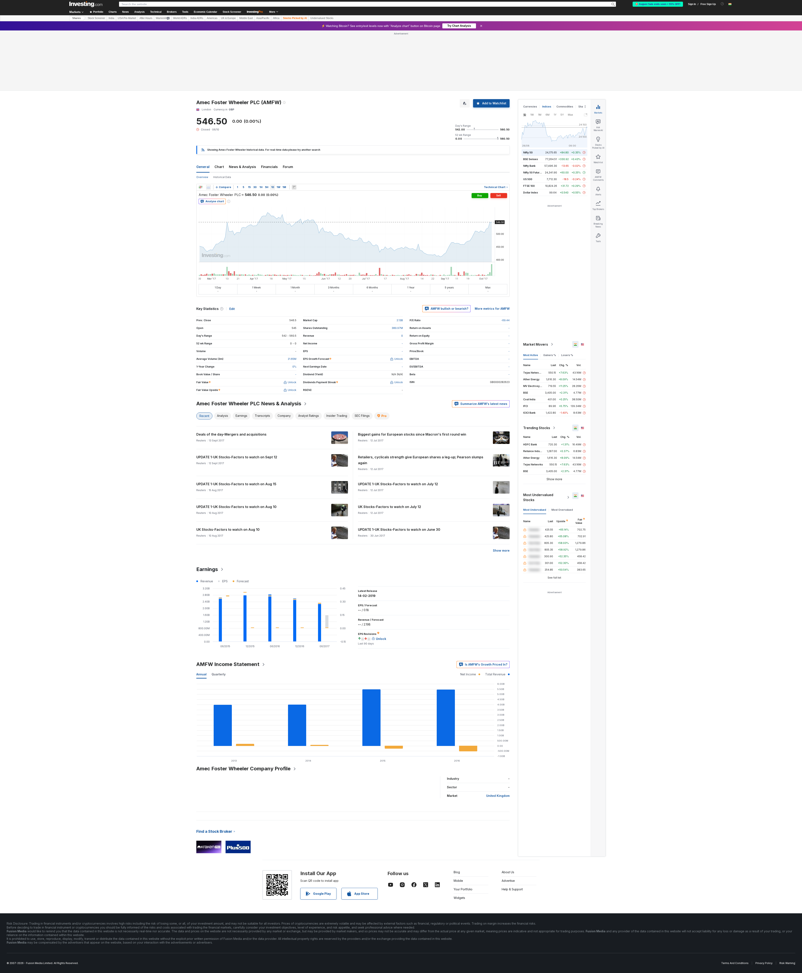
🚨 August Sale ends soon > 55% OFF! (657, 4)
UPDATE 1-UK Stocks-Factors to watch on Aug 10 (236, 507)
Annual (201, 674)
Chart (219, 167)
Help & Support (512, 889)
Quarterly (219, 674)
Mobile (458, 880)
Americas (212, 18)
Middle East (246, 18)
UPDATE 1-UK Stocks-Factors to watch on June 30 (399, 529)
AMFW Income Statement (227, 664)
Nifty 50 (528, 152)
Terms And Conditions (735, 963)
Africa (276, 18)
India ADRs (196, 18)
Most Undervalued (534, 509)
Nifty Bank (529, 165)
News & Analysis (242, 167)
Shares (76, 18)
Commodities (564, 106)
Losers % (567, 355)
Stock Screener (232, 11)
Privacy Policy (764, 963)
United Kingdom (498, 795)
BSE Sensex (530, 159)
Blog (457, 872)
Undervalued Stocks (321, 18)
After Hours (146, 18)
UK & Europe (228, 18)
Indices (546, 106)
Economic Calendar (205, 11)
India (111, 18)
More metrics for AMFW (492, 308)
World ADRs (180, 18)
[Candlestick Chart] (200, 187)
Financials (269, 167)
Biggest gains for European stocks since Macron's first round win (412, 434)
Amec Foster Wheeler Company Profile (243, 769)
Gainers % (549, 355)
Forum (288, 167)
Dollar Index (530, 192)
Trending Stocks (536, 428)
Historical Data (222, 177)
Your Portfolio (463, 889)
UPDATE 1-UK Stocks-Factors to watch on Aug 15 (236, 484)
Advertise (508, 880)
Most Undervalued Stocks (538, 497)
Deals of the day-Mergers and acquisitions (231, 434)
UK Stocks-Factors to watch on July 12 (389, 507)
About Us (508, 872)
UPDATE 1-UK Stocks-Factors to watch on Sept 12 (236, 457)
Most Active (530, 355)
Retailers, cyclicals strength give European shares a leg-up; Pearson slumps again (420, 460)
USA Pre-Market (127, 18)
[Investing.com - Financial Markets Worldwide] (85, 4)
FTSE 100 (529, 185)
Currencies (530, 106)
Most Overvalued (562, 509)
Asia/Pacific (262, 18)
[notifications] (722, 4)
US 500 (527, 179)
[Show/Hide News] (294, 187)
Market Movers (535, 344)
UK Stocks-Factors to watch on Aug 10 (228, 529)
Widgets (459, 898)
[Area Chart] (208, 187)
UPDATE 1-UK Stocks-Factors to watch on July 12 (398, 484)
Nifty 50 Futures (533, 172)
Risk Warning (787, 963)
